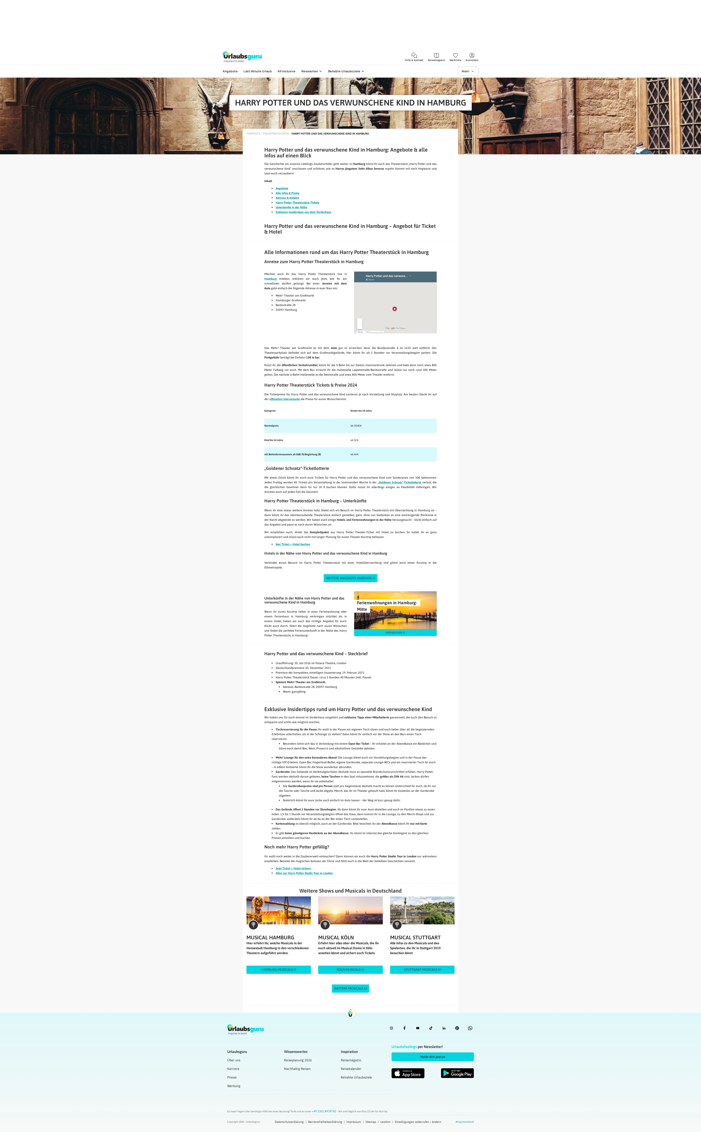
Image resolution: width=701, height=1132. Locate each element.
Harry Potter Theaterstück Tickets (297, 202)
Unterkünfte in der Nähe (291, 207)
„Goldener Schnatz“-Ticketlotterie (399, 482)
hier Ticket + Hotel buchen (293, 544)
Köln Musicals (349, 969)
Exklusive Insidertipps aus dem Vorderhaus (303, 212)
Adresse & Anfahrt (287, 197)
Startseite (253, 133)
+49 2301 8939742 (324, 1111)
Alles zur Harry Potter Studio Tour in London (304, 873)
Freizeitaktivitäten (276, 133)
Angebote (282, 188)
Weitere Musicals (348, 988)
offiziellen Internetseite (284, 399)
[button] (433, 1056)
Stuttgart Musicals (421, 969)
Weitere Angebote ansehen (348, 578)
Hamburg (270, 278)
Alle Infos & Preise (287, 193)
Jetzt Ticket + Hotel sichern (293, 868)
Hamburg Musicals (277, 969)
